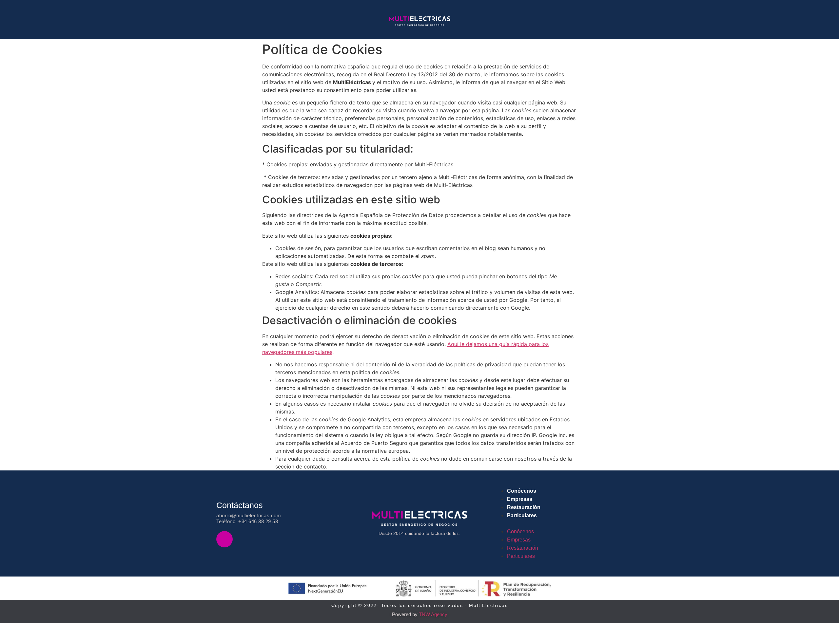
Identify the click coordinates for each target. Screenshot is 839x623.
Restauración (523, 507)
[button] (561, 523)
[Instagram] (224, 539)
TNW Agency (433, 614)
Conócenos (521, 491)
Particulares (522, 515)
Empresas (519, 499)
